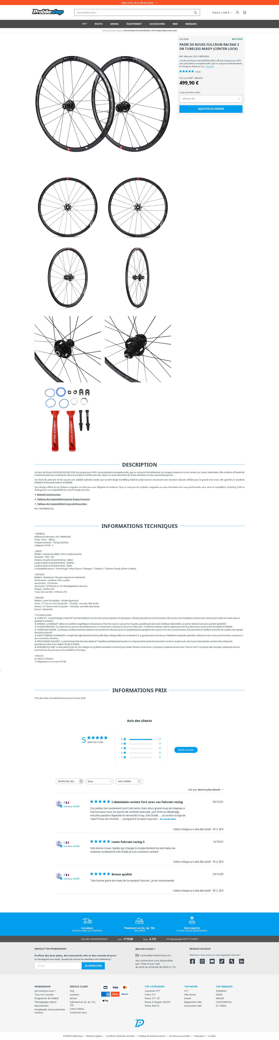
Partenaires (199, 1036)
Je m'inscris (93, 965)
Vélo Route (190, 994)
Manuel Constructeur (49, 494)
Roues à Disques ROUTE (157, 1002)
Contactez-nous (78, 1012)
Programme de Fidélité (47, 998)
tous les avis (176, 939)
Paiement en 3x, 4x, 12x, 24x (83, 1003)
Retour (73, 998)
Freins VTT (150, 994)
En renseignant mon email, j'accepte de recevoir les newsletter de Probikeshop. (73, 959)
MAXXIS (220, 998)
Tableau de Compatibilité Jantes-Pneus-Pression (63, 499)
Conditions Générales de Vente (120, 1036)
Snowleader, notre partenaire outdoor (50, 1011)
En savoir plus (168, 819)
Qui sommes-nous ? (45, 990)
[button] (244, 12)
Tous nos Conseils (44, 994)
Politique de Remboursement (151, 1036)
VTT (186, 990)
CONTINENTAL (224, 1002)
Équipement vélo (193, 1002)
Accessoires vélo (193, 1005)
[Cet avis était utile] (214, 829)
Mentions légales (94, 1036)
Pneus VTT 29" (152, 998)
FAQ (72, 990)
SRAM (219, 994)
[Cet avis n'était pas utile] (220, 829)
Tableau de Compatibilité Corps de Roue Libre (62, 503)
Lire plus (210, 66)
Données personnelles (179, 1036)
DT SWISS (221, 1005)
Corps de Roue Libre (190, 92)
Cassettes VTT (152, 990)
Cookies (212, 1036)
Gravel (187, 998)
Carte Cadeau (77, 1008)
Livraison (74, 994)
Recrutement (41, 1005)
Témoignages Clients (46, 1002)
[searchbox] (67, 781)
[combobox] (100, 781)
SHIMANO (221, 990)
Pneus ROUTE (152, 1005)
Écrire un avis (185, 749)
